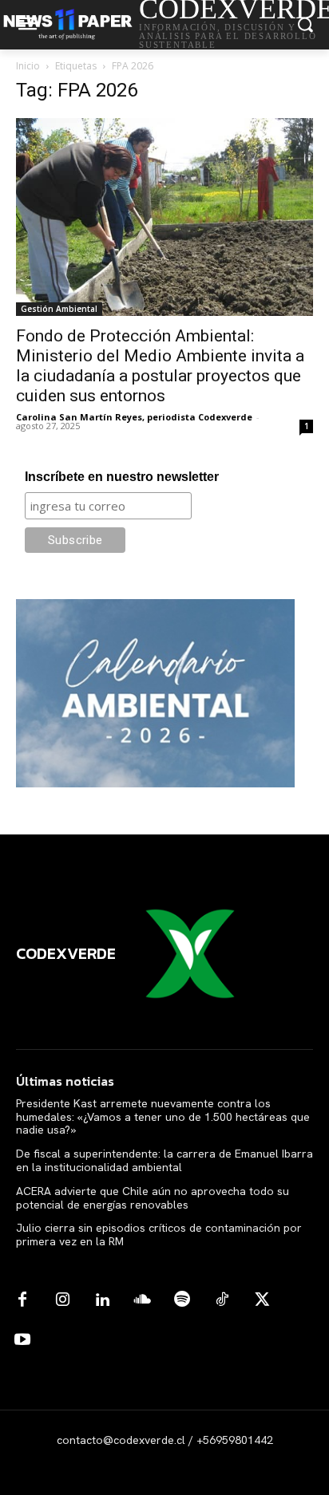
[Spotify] (182, 1300)
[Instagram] (62, 1300)
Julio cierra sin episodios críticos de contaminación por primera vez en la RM (159, 1234)
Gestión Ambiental (59, 308)
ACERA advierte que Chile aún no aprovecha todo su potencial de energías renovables (152, 1198)
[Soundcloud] (142, 1300)
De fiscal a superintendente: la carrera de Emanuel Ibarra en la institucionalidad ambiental (164, 1160)
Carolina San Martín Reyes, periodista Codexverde (134, 417)
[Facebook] (22, 1300)
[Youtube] (22, 1340)
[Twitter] (262, 1300)
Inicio (28, 66)
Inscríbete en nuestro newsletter (122, 476)
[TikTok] (222, 1300)
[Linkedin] (102, 1300)
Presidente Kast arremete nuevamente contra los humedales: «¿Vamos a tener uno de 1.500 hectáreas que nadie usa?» (163, 1117)
